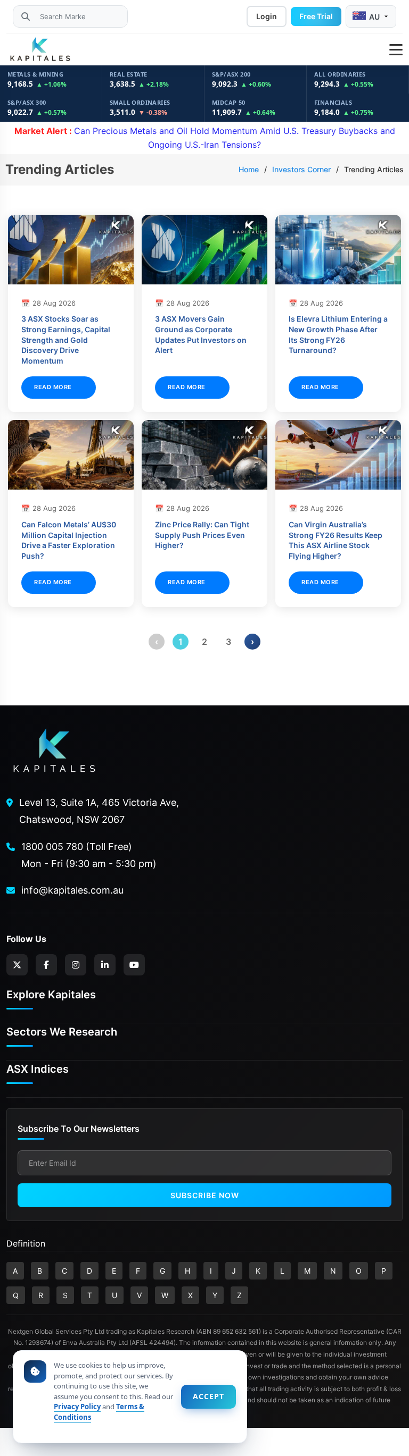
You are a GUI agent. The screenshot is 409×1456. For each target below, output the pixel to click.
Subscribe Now (204, 1195)
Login (266, 16)
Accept (208, 1396)
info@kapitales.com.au (72, 890)
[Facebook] (46, 964)
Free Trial (316, 16)
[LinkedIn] (105, 964)
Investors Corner (301, 169)
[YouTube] (134, 964)
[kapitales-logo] (39, 49)
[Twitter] (17, 964)
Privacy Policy (77, 1406)
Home (249, 169)
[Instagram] (75, 964)
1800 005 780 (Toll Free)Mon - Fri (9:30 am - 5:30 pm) (89, 855)
